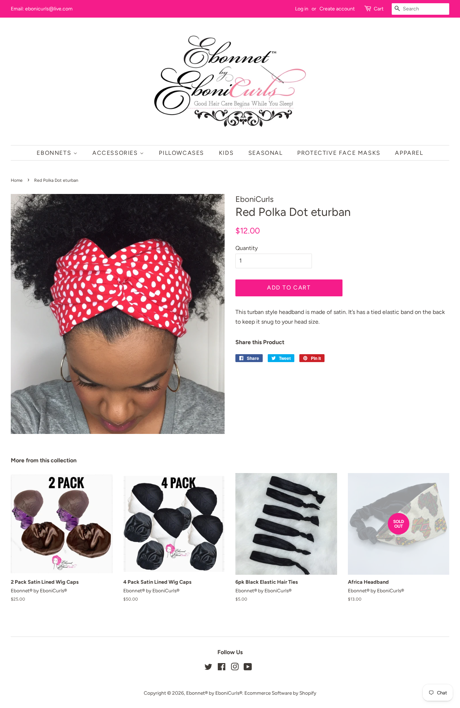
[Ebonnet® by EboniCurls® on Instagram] (235, 668)
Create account (337, 9)
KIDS (226, 152)
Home (17, 180)
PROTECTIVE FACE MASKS (339, 152)
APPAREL (409, 152)
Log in (301, 9)
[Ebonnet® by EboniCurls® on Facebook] (221, 668)
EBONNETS (55, 152)
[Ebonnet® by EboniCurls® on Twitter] (208, 668)
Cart (378, 9)
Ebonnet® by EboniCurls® (214, 693)
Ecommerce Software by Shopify (280, 693)
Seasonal (265, 152)
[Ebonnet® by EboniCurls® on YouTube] (248, 668)
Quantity (246, 248)
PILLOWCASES (181, 152)
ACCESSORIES (116, 152)
